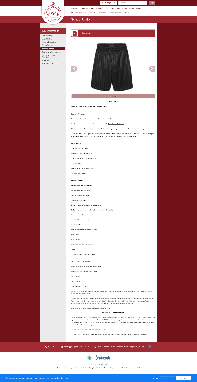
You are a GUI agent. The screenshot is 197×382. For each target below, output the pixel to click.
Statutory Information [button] (78, 13)
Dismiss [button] (155, 378)
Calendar (99, 8)
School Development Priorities (49, 56)
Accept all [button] (183, 378)
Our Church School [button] (113, 8)
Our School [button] (75, 8)
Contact (92, 13)
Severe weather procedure (51, 52)
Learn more (65, 378)
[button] (74, 69)
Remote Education (49, 42)
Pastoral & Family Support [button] (131, 8)
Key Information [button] (88, 8)
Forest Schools (47, 45)
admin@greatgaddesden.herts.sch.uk (77, 347)
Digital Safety (47, 39)
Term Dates (46, 60)
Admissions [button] (101, 13)
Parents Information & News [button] (118, 13)
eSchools (77, 368)
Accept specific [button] (167, 378)
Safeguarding (47, 36)
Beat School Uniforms (116, 124)
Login (152, 3)
